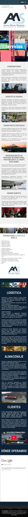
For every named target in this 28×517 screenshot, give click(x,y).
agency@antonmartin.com (7, 7)
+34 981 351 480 (5, 5)
